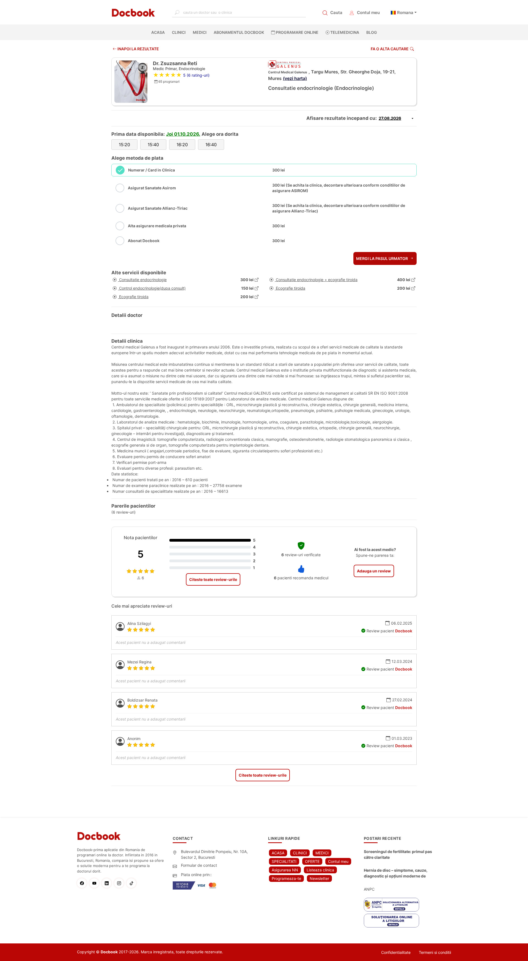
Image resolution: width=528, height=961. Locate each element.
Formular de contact (199, 865)
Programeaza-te (286, 878)
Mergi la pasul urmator (382, 258)
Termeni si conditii (435, 952)
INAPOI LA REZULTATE (138, 48)
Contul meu (368, 12)
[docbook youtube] (95, 883)
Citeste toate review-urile (213, 579)
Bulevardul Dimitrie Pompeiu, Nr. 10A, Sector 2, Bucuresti (214, 854)
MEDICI (200, 32)
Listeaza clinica (320, 870)
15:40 (153, 144)
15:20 (124, 144)
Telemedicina (344, 32)
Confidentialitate (396, 952)
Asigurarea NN (285, 870)
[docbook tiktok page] (133, 883)
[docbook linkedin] (108, 883)
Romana (405, 12)
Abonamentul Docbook (239, 32)
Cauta (336, 12)
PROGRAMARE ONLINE (296, 32)
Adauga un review (374, 571)
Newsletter (319, 878)
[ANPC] (391, 905)
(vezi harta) (295, 78)
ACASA (159, 32)
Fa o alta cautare (390, 48)
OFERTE (312, 861)
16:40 (211, 144)
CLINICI (179, 32)
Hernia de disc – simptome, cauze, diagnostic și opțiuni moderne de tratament (395, 873)
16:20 (182, 144)
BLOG (371, 32)
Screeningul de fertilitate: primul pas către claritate (398, 854)
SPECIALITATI (284, 861)
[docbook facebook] (83, 883)
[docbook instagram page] (120, 883)
